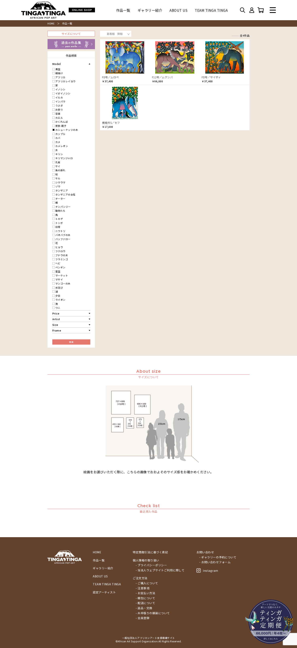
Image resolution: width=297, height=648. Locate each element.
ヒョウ (59, 247)
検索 (71, 341)
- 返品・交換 (144, 608)
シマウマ (60, 182)
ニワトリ (60, 231)
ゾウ (57, 186)
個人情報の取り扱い (146, 560)
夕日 (57, 295)
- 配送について (145, 603)
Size (55, 325)
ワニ (57, 307)
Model (56, 64)
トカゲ (59, 218)
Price (55, 313)
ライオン (60, 299)
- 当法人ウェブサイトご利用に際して (160, 570)
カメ (57, 142)
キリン (59, 154)
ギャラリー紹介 (150, 10)
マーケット (61, 275)
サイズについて (71, 34)
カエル (59, 117)
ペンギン (60, 267)
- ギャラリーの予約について (217, 557)
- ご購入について (147, 583)
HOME (51, 23)
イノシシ (60, 89)
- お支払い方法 (145, 593)
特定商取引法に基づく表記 (150, 552)
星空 (57, 271)
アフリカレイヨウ (65, 81)
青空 (57, 69)
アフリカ (60, 77)
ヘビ (57, 263)
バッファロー (63, 239)
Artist (56, 319)
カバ (57, 138)
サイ (57, 166)
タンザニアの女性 (65, 194)
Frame (56, 330)
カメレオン (61, 146)
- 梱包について (145, 598)
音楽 (57, 113)
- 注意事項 (142, 588)
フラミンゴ (61, 259)
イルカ (59, 97)
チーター (60, 198)
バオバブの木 (63, 235)
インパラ (60, 101)
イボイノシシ (63, 93)
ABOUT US (178, 10)
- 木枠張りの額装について (153, 613)
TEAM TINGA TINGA (211, 10)
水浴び (59, 287)
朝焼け (59, 73)
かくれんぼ (61, 121)
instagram (210, 571)
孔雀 (57, 162)
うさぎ (59, 105)
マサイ (59, 279)
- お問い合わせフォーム (215, 562)
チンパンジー (63, 206)
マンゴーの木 (63, 283)
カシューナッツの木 (66, 129)
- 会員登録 (142, 618)
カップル (60, 134)
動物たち (60, 210)
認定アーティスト (104, 592)
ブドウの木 (61, 255)
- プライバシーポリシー (151, 565)
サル (57, 178)
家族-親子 (60, 125)
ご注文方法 (140, 578)
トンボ (59, 222)
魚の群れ (60, 170)
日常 (57, 227)
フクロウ (60, 251)
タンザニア (61, 190)
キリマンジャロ (64, 158)
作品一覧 (123, 10)
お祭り (59, 109)
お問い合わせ (205, 552)
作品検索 (71, 55)
